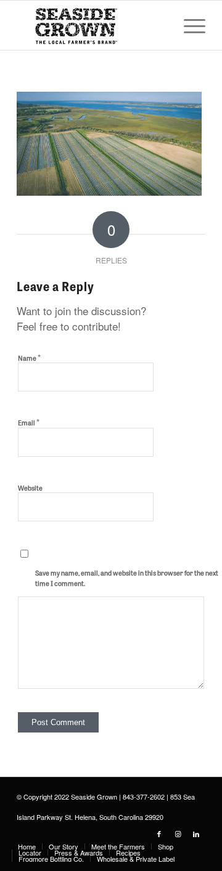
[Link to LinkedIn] (196, 833)
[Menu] (188, 25)
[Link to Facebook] (159, 833)
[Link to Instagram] (177, 833)
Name (29, 357)
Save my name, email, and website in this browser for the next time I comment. (126, 578)
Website (30, 487)
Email (28, 422)
